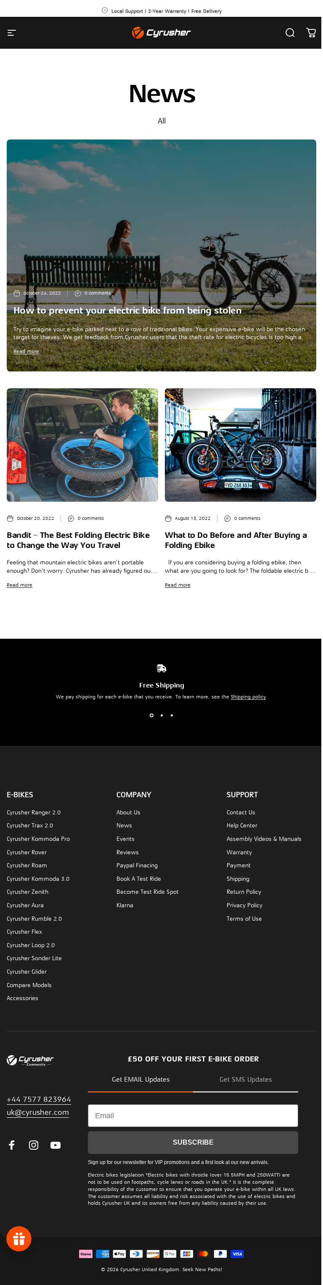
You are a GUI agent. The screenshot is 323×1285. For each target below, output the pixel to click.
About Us (126, 812)
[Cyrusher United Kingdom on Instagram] (34, 1145)
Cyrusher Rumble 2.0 (34, 919)
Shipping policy (245, 697)
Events (123, 839)
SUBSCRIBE (193, 1142)
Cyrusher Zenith (27, 892)
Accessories (22, 998)
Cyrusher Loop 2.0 (31, 945)
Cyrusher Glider (27, 972)
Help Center (237, 825)
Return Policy (239, 892)
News (122, 825)
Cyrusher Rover (27, 852)
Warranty (235, 852)
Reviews (125, 852)
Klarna (122, 905)
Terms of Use (240, 919)
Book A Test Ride (136, 879)
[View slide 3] (169, 716)
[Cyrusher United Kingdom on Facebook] (12, 1145)
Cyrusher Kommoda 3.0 (38, 879)
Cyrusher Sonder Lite (34, 958)
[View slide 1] (148, 716)
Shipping (233, 879)
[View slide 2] (159, 716)
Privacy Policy (240, 905)
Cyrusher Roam (27, 865)
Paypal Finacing (135, 865)
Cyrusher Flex (24, 932)
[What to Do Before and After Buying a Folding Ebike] (240, 445)
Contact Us (236, 812)
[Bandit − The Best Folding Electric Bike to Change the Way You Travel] (82, 445)
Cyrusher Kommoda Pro (38, 839)
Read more (26, 351)
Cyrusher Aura (25, 905)
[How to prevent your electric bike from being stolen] (161, 255)
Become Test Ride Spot (145, 892)
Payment (234, 865)
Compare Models (29, 985)
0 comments (98, 293)
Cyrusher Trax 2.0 (30, 825)
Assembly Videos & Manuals (259, 839)
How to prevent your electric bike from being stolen (127, 310)
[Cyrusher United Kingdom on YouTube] (55, 1145)
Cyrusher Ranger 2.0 (34, 812)
